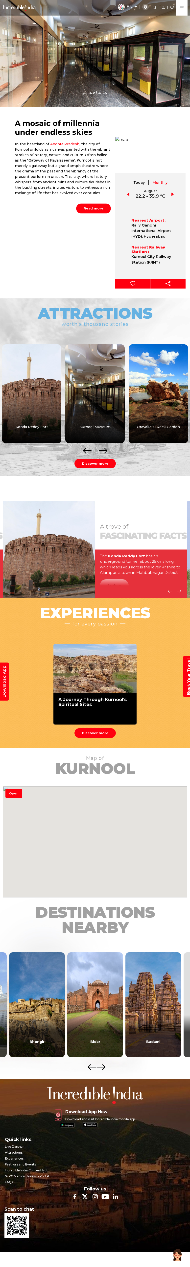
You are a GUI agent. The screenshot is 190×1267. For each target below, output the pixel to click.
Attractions (14, 1152)
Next (104, 93)
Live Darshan (14, 1146)
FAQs (9, 1182)
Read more (93, 208)
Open (13, 793)
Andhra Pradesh (64, 144)
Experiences (14, 1158)
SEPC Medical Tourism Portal (27, 1176)
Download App (4, 681)
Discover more (95, 463)
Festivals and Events (20, 1164)
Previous (85, 93)
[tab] (139, 182)
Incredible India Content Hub (26, 1170)
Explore (114, 585)
